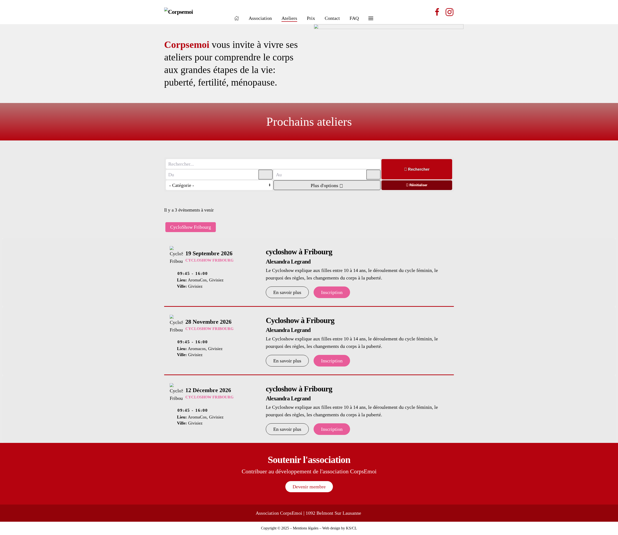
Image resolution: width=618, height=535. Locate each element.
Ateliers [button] (289, 18)
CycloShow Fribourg (190, 227)
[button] (370, 12)
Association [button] (260, 18)
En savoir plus (287, 292)
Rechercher (418, 169)
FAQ (354, 18)
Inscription (332, 292)
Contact (332, 18)
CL (354, 528)
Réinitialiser (417, 185)
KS (348, 528)
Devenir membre (309, 486)
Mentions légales (305, 528)
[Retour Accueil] (194, 12)
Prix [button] (311, 18)
